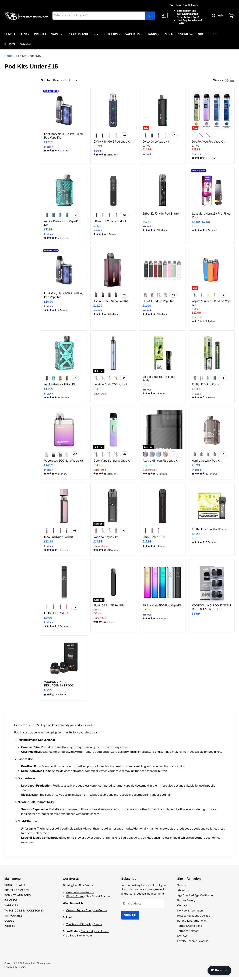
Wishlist (25, 44)
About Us (183, 890)
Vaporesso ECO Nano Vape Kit (63, 460)
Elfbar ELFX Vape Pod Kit (109, 221)
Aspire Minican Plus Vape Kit (161, 460)
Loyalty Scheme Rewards (192, 941)
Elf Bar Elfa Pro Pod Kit (206, 384)
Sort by (45, 80)
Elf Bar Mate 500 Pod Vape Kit (162, 605)
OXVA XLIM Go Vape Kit (158, 301)
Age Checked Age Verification (195, 895)
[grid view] (227, 80)
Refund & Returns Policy (192, 920)
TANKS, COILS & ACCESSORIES (169, 34)
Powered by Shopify (15, 966)
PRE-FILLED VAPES (47, 34)
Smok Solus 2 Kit (153, 537)
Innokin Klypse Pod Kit (58, 537)
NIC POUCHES (207, 34)
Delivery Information (190, 910)
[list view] (232, 80)
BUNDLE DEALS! (15, 34)
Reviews (182, 936)
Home (8, 55)
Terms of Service (187, 930)
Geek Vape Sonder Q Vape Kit (112, 460)
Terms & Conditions (189, 925)
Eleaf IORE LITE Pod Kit (108, 605)
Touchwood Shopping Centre (84, 924)
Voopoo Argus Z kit (105, 537)
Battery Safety (186, 900)
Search (181, 885)
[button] (218, 15)
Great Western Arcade (80, 892)
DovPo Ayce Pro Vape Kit (208, 141)
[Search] (150, 16)
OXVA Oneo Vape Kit (156, 141)
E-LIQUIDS (111, 34)
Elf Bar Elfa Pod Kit (56, 613)
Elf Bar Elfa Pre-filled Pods (209, 529)
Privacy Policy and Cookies (193, 915)
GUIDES (9, 44)
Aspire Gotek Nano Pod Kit (110, 301)
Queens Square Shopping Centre (86, 910)
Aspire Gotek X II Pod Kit (60, 384)
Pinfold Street (75, 896)
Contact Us (184, 905)
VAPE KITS (133, 34)
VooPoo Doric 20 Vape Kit (110, 384)
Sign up (130, 915)
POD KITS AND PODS (82, 34)
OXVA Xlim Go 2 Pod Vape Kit (112, 141)
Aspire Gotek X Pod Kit (206, 460)
